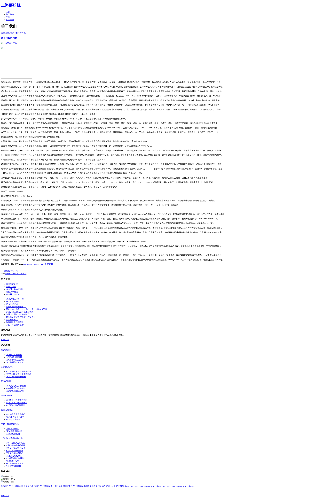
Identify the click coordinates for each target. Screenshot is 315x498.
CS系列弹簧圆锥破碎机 (16, 377)
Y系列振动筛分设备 (14, 451)
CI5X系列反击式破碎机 (16, 386)
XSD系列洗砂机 (13, 461)
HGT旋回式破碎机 (14, 355)
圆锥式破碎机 (7, 367)
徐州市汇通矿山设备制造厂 (18, 314)
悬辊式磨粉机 (7, 410)
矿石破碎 (120, 486)
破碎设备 (48, 486)
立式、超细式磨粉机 (10, 424)
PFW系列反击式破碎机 (16, 388)
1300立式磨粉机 (13, 301)
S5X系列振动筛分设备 (15, 448)
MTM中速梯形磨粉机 (15, 417)
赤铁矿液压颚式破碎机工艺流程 (19, 312)
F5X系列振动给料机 (14, 453)
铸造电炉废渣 (12, 284)
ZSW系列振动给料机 (15, 458)
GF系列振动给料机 (14, 456)
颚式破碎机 (6, 350)
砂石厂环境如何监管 (15, 325)
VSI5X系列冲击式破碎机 (16, 403)
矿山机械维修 (12, 304)
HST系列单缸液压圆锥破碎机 (18, 371)
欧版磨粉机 (28, 486)
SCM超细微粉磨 (13, 434)
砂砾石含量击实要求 (15, 322)
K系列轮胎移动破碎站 (15, 445)
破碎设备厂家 (95, 486)
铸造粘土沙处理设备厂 (16, 307)
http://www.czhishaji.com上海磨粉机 (38, 264)
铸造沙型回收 (12, 292)
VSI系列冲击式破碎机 (15, 405)
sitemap (127, 486)
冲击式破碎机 (7, 395)
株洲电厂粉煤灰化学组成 (15, 274)
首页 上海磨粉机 (8, 33)
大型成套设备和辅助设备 (12, 438)
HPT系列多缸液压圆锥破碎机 (18, 374)
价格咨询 (5, 496)
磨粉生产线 (21, 33)
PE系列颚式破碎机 (14, 357)
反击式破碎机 (7, 381)
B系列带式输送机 (13, 466)
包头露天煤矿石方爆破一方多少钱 (20, 317)
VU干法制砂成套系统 (15, 443)
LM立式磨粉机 (12, 429)
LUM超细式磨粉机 (14, 431)
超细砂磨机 (58, 486)
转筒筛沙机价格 (11, 271)
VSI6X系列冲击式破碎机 (16, 400)
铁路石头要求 (12, 320)
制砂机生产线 (7, 486)
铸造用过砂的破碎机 (15, 289)
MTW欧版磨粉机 (13, 419)
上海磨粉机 (18, 486)
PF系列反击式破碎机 (15, 391)
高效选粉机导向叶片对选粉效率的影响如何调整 (26, 309)
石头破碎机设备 (109, 486)
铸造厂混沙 (11, 287)
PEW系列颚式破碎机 (15, 360)
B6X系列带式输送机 (15, 463)
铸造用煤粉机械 (9, 38)
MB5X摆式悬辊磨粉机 (15, 414)
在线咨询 (5, 340)
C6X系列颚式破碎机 (15, 362)
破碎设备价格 (83, 486)
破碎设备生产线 (70, 486)
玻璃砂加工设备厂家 (15, 299)
